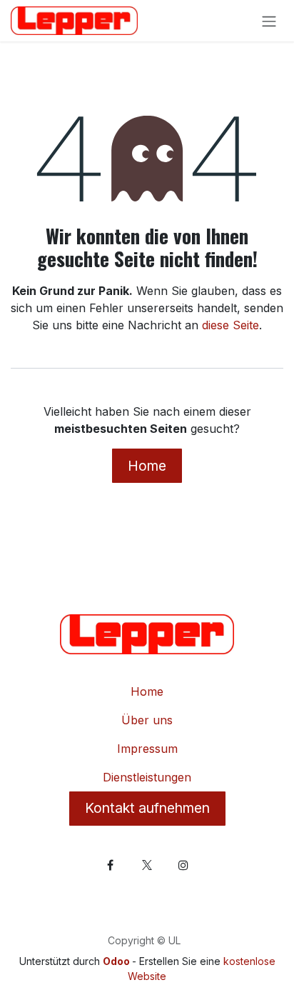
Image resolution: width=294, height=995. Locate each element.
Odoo (117, 961)
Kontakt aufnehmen (147, 807)
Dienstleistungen (147, 777)
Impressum (147, 748)
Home (147, 465)
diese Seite (230, 325)
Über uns (147, 720)
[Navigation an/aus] (269, 21)
